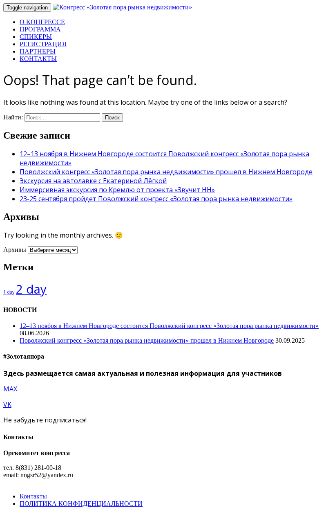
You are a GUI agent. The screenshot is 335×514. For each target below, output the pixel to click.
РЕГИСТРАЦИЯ (43, 43)
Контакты (33, 496)
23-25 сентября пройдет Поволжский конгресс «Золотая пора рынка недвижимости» (156, 198)
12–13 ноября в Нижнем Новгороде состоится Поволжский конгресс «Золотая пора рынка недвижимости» (169, 325)
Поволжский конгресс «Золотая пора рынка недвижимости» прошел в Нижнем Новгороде (166, 171)
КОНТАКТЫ (38, 58)
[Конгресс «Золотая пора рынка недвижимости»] (122, 7)
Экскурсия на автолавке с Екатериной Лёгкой (93, 180)
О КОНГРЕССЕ (42, 21)
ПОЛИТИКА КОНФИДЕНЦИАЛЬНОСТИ (81, 503)
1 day (8, 292)
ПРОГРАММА (40, 29)
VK (7, 404)
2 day (31, 289)
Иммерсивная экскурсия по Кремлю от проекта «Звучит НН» (117, 189)
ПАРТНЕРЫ (38, 51)
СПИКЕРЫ (36, 36)
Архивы (14, 249)
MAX (10, 388)
